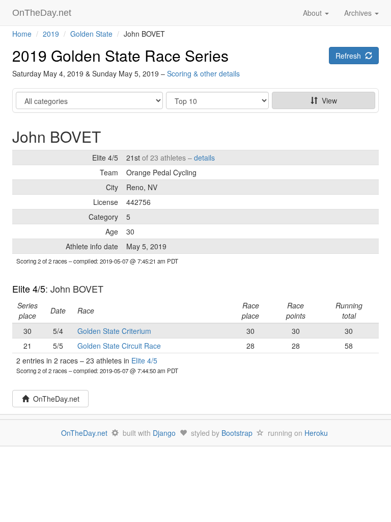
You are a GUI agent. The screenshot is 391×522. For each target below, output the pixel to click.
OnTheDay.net (43, 13)
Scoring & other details (203, 73)
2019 (51, 34)
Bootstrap (237, 433)
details (204, 157)
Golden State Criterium (114, 331)
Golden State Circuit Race (119, 346)
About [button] (313, 13)
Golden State (91, 34)
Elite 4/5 (28, 288)
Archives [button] (359, 13)
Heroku (316, 433)
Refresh (350, 55)
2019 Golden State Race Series (120, 55)
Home (22, 34)
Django (164, 433)
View (327, 100)
